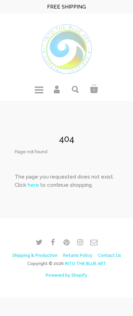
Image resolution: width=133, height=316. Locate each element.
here (33, 185)
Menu (39, 89)
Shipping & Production (35, 255)
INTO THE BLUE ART (85, 263)
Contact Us (109, 255)
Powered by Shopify (66, 275)
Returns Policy (77, 255)
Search (76, 89)
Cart (94, 89)
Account (57, 89)
